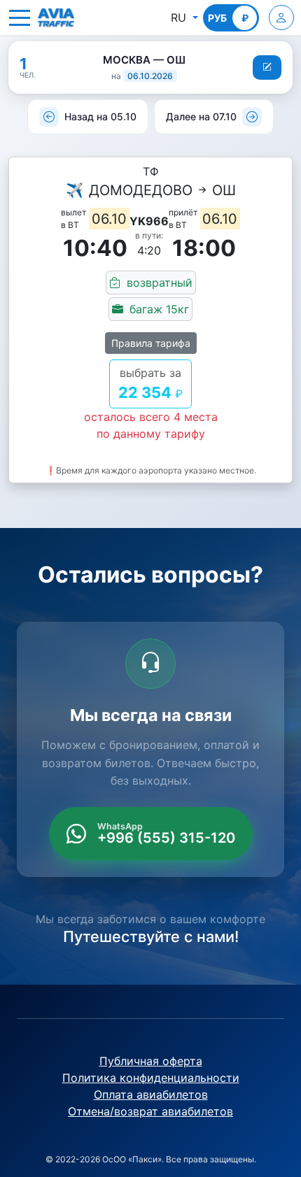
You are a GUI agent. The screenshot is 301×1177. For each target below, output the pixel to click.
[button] (19, 17)
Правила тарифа (150, 343)
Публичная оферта (150, 1061)
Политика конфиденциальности (150, 1078)
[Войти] (281, 17)
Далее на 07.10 (201, 116)
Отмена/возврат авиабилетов (150, 1111)
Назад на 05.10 (100, 116)
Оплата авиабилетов (151, 1094)
